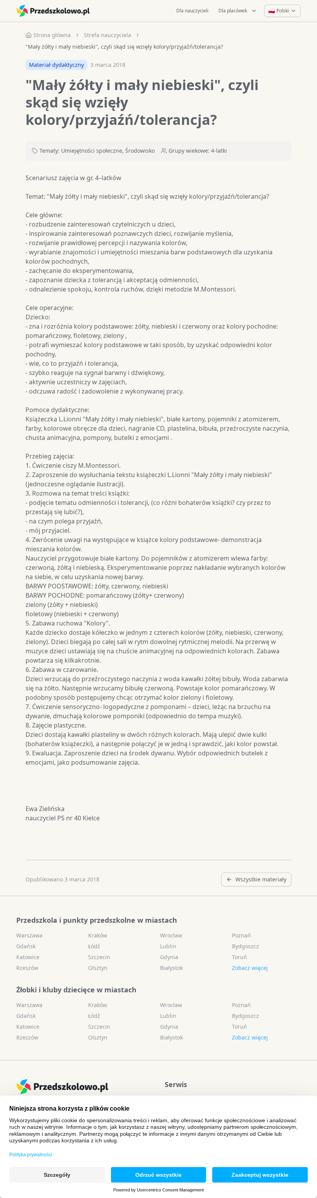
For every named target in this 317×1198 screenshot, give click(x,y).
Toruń (239, 957)
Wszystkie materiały (260, 879)
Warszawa (29, 935)
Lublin (168, 946)
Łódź (94, 946)
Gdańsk (26, 946)
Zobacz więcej (250, 967)
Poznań (241, 935)
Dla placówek (232, 10)
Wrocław (171, 935)
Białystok (171, 967)
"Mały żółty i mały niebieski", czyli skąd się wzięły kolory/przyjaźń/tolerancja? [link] (124, 46)
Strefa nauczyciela (107, 35)
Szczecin (99, 957)
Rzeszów (27, 967)
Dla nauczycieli (192, 10)
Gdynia (169, 957)
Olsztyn (97, 967)
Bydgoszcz (245, 946)
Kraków (97, 935)
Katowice (27, 957)
